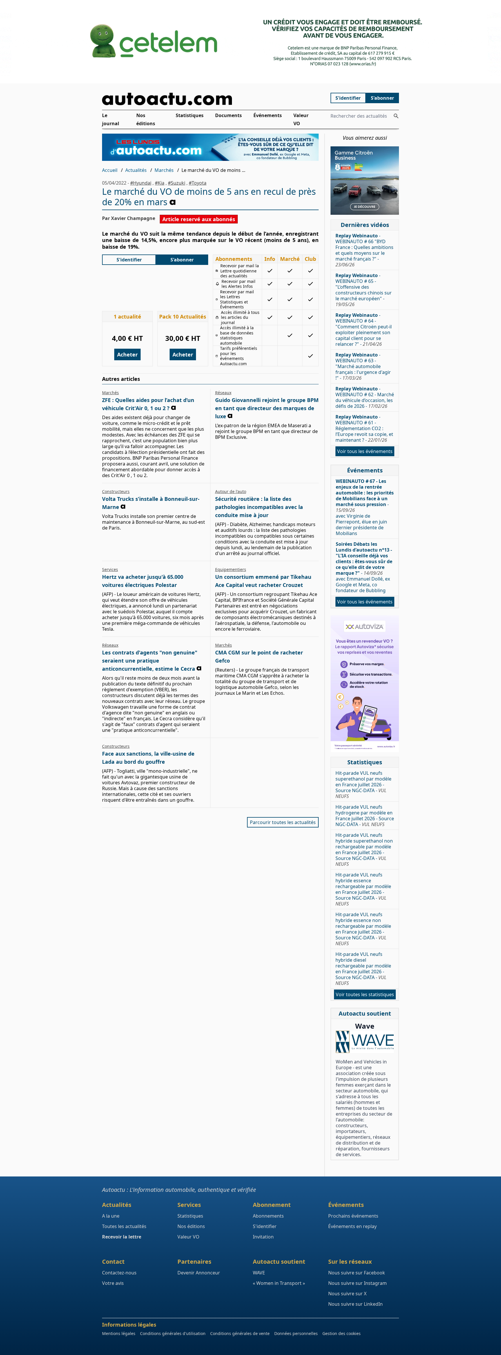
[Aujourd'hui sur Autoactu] (210, 99)
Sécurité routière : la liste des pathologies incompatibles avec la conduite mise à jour (259, 507)
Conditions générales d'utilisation (173, 1333)
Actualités (136, 170)
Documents (228, 115)
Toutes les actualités (124, 1226)
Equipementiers (230, 569)
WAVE (259, 1272)
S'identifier (348, 98)
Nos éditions (145, 119)
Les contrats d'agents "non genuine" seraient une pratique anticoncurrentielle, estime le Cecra (149, 660)
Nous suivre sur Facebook (356, 1272)
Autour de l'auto (230, 491)
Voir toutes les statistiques (365, 994)
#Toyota (197, 183)
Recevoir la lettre (121, 1237)
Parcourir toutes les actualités (283, 822)
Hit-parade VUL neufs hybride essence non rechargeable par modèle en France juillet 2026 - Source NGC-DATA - (363, 929)
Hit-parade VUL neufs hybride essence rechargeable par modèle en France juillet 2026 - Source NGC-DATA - (363, 889)
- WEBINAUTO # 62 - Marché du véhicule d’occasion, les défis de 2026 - (364, 397)
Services (110, 569)
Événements (267, 115)
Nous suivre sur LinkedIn (355, 1304)
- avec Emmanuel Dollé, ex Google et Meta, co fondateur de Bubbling (364, 567)
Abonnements (268, 1216)
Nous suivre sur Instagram (357, 1283)
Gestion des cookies (341, 1333)
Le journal (110, 119)
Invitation (263, 1237)
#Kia (159, 183)
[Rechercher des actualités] (396, 116)
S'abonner (382, 98)
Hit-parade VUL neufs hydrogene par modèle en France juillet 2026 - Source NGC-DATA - (364, 815)
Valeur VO (300, 119)
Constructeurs (116, 491)
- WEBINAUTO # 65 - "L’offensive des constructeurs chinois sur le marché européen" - (363, 290)
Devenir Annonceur (198, 1272)
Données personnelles (296, 1333)
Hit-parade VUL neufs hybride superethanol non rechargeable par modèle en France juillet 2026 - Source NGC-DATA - (364, 849)
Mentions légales (118, 1333)
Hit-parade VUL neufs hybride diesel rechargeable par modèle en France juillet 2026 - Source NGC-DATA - (363, 968)
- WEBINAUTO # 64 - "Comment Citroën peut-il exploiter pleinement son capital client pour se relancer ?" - (363, 329)
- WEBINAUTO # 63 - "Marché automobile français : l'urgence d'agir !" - (363, 366)
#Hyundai (140, 183)
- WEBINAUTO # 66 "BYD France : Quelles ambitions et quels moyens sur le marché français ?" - (364, 250)
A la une (110, 1216)
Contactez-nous (119, 1272)
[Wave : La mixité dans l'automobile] (365, 1042)
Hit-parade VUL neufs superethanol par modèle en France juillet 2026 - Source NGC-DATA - (363, 784)
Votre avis (113, 1283)
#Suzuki (176, 183)
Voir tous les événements (365, 451)
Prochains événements (353, 1216)
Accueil (109, 170)
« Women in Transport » (279, 1283)
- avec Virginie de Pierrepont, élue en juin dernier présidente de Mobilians (365, 507)
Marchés (164, 170)
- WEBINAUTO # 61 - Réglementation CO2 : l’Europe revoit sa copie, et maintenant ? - (364, 428)
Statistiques (190, 115)
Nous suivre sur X (347, 1293)
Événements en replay (352, 1226)
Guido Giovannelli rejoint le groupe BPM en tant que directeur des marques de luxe (267, 408)
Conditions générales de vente (240, 1333)
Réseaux (223, 392)
